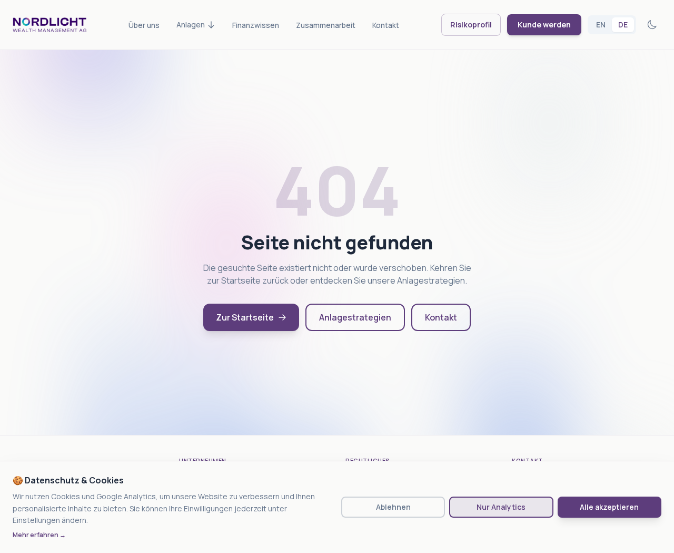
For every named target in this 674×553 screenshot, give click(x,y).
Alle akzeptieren (609, 507)
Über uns (144, 25)
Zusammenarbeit (325, 25)
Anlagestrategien (355, 317)
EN (601, 25)
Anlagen (190, 25)
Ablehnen (393, 507)
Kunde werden (544, 25)
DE (623, 25)
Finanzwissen (255, 25)
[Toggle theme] (651, 24)
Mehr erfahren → (39, 535)
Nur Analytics (501, 507)
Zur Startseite (245, 317)
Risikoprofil (471, 25)
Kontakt (385, 25)
